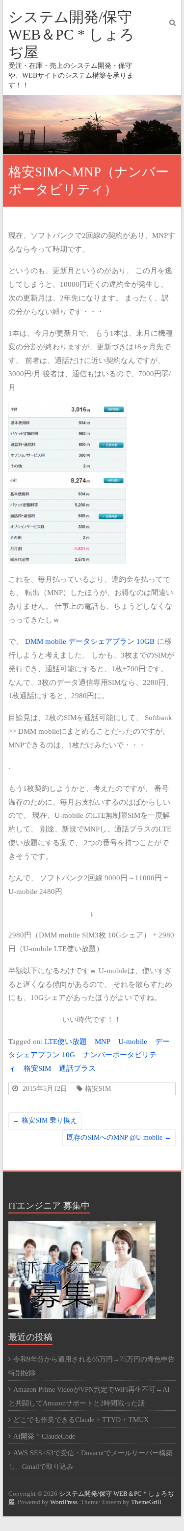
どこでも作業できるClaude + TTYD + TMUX (81, 1420)
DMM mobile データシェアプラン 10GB (91, 641)
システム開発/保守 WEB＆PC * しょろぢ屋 (71, 34)
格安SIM (37, 1068)
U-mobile (132, 1041)
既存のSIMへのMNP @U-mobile (119, 1137)
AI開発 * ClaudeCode (44, 1436)
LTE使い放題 (66, 1041)
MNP (102, 1041)
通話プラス (77, 1068)
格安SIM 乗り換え (45, 1120)
